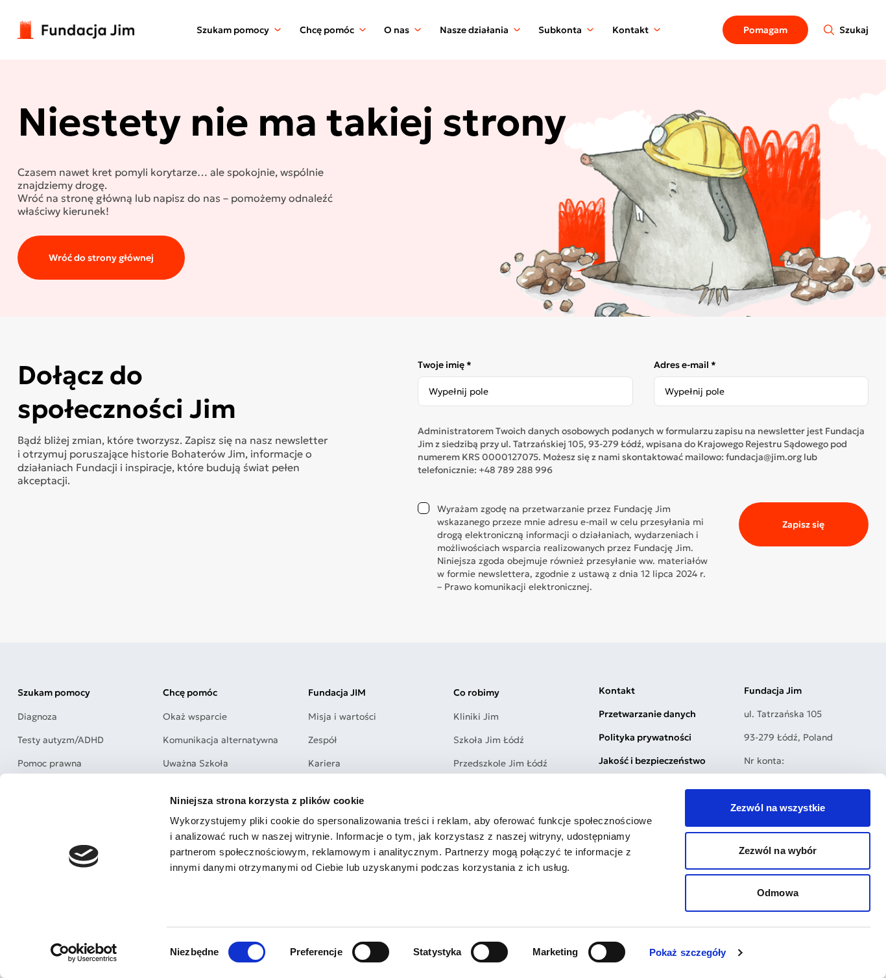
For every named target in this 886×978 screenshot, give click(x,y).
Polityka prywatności (645, 737)
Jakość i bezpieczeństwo (652, 760)
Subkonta (560, 30)
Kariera (324, 763)
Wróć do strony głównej (101, 257)
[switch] (370, 952)
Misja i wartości (342, 716)
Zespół (322, 740)
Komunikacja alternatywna (220, 740)
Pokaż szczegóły (687, 952)
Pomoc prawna (50, 763)
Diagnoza (37, 716)
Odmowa (777, 892)
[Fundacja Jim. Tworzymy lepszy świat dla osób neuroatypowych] (76, 29)
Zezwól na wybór (778, 850)
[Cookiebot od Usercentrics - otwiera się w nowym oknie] (84, 952)
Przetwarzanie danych (647, 714)
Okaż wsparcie (195, 716)
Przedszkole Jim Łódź (500, 763)
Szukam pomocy (233, 30)
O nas (396, 30)
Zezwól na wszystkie (777, 807)
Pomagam (765, 30)
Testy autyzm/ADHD (61, 740)
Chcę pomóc (327, 30)
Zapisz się (803, 524)
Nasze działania (474, 30)
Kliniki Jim (476, 716)
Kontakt (630, 30)
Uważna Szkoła (195, 763)
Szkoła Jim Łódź (488, 740)
